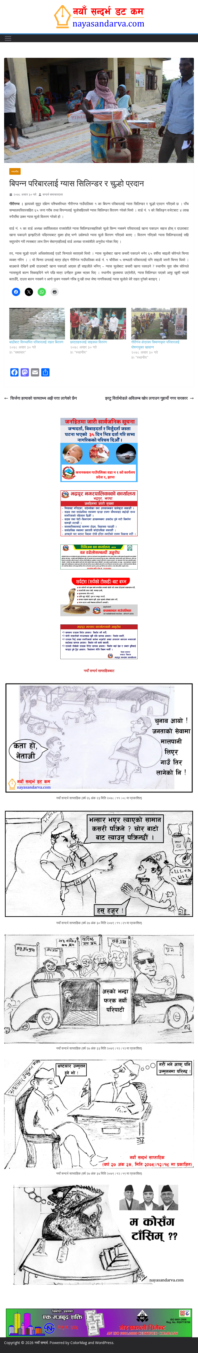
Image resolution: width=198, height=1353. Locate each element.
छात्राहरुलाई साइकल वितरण (88, 341)
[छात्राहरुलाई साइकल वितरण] (98, 324)
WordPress (104, 1342)
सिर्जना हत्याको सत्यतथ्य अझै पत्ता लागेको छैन (43, 398)
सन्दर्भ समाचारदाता (53, 194)
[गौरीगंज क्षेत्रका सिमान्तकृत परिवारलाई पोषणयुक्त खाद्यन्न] (159, 324)
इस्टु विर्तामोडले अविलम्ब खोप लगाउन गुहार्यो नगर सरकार (146, 398)
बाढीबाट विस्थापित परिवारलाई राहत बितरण (36, 341)
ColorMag (78, 1342)
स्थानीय (15, 171)
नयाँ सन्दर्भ (41, 1342)
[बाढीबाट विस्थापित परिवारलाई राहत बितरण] (37, 324)
